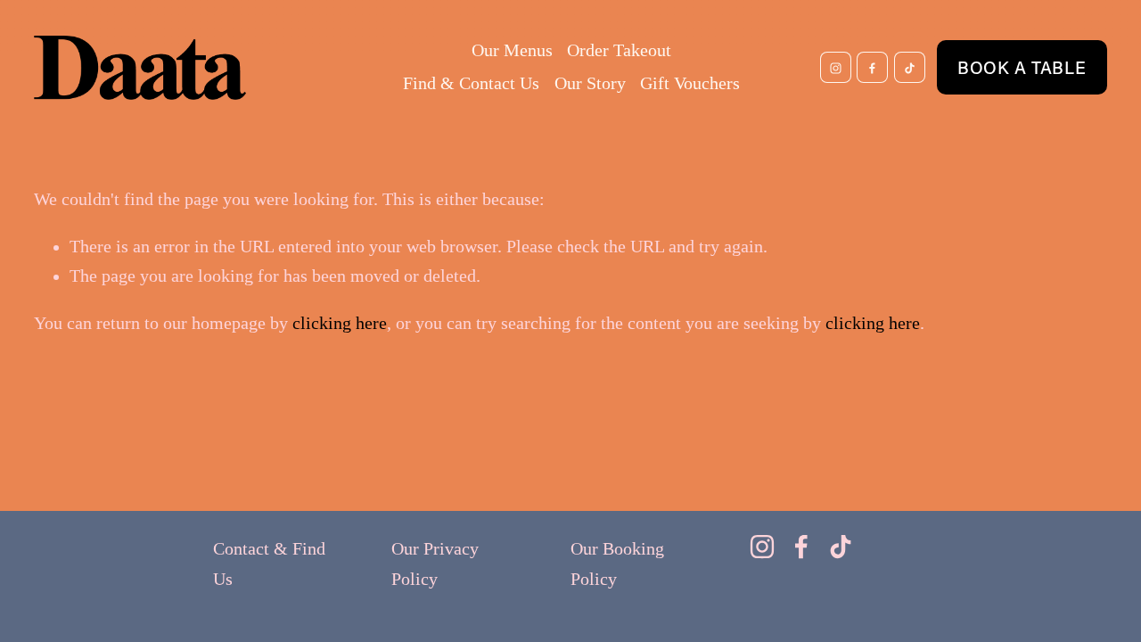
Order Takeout (619, 50)
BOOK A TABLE (1021, 67)
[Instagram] (835, 67)
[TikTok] (909, 67)
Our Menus (512, 50)
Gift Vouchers (690, 83)
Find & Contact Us (471, 83)
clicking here (339, 323)
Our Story (590, 83)
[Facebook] (872, 67)
